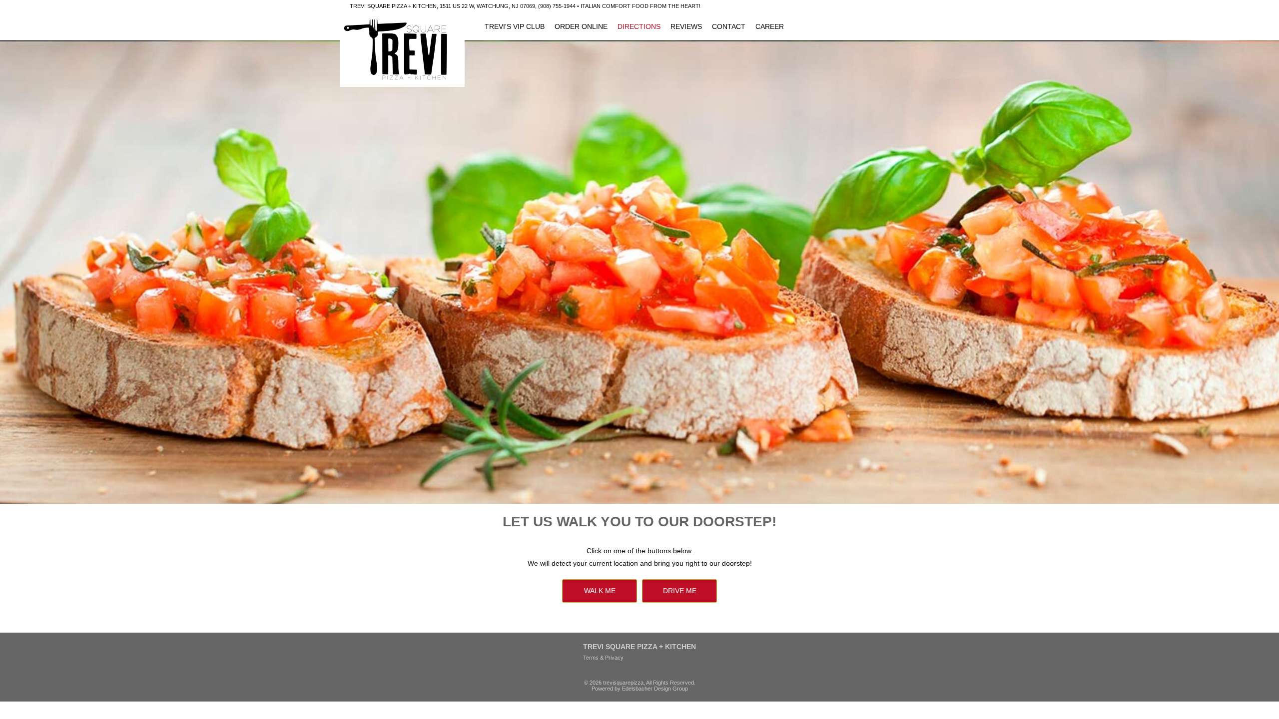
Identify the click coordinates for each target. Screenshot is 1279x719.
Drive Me (679, 591)
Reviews (686, 26)
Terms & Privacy (603, 658)
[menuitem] (515, 26)
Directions (639, 26)
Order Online (581, 26)
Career (769, 26)
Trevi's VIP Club (515, 26)
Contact (728, 26)
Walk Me (600, 591)
